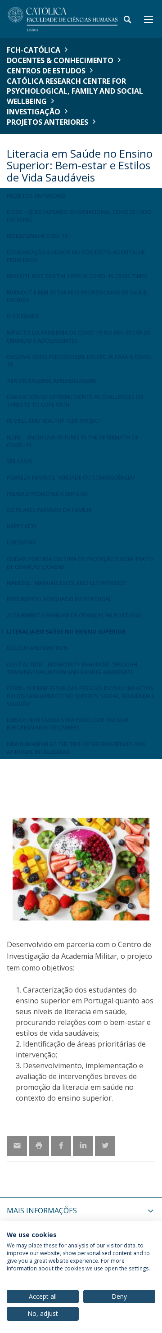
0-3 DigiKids (23, 316)
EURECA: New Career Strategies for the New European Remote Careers (67, 723)
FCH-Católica (33, 50)
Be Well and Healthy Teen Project (54, 421)
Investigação (33, 112)
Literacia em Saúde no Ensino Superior (66, 631)
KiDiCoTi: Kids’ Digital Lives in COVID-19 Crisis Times (77, 276)
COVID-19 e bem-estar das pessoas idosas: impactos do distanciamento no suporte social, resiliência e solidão (81, 696)
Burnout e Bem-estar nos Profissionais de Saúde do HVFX (77, 296)
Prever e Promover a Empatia (47, 494)
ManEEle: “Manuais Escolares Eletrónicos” (67, 583)
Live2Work (21, 542)
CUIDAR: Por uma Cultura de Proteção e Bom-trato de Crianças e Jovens (80, 563)
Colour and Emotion (37, 648)
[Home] (63, 19)
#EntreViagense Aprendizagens (51, 381)
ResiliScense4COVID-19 (37, 236)
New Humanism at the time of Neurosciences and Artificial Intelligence (76, 748)
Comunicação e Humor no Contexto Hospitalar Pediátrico (76, 256)
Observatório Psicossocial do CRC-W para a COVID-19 (80, 360)
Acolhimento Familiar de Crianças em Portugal (74, 615)
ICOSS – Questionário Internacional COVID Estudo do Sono (79, 215)
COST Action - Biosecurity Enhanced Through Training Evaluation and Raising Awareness (72, 668)
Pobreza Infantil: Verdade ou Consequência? (71, 477)
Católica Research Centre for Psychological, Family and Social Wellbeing (75, 91)
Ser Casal (20, 461)
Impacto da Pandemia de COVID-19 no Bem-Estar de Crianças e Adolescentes (78, 336)
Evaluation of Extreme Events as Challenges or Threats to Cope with (75, 400)
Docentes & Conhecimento (60, 60)
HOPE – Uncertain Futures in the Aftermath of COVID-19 (73, 441)
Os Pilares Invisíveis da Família (49, 510)
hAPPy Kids (21, 526)
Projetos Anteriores (47, 122)
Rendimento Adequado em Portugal (59, 599)
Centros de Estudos (46, 71)
